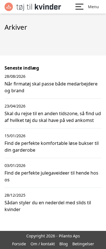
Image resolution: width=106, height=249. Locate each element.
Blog (63, 243)
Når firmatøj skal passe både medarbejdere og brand (51, 87)
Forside (19, 243)
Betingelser (83, 243)
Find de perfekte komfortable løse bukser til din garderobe (52, 146)
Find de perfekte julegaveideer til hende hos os (51, 176)
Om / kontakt (43, 243)
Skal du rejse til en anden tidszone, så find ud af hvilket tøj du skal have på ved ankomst (53, 116)
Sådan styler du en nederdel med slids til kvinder (48, 205)
